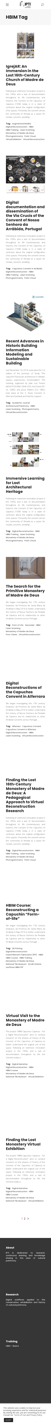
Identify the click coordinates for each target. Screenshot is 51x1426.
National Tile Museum (16, 964)
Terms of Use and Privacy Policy (28, 1415)
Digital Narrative (20, 1064)
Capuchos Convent (31, 726)
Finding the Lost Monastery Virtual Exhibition (23, 1144)
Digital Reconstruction (16, 126)
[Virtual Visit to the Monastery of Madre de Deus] (25, 996)
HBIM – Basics (12, 1346)
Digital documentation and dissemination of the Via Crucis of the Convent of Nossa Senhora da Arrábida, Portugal (25, 216)
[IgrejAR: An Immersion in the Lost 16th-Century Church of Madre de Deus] (25, 44)
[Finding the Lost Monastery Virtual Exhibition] (25, 1112)
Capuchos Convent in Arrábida (27, 268)
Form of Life (17, 625)
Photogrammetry (14, 136)
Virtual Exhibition (13, 139)
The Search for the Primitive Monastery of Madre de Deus (25, 591)
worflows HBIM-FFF (14, 967)
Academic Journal (21, 402)
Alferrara (16, 726)
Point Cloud (30, 136)
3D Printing (17, 948)
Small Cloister (34, 964)
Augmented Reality (21, 123)
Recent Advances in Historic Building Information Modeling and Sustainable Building (25, 352)
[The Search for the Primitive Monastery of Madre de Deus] (25, 568)
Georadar (29, 625)
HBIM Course (12, 957)
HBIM (31, 126)
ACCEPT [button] (8, 1420)
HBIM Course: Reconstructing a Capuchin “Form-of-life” (22, 912)
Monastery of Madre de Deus (20, 133)
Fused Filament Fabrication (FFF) (21, 954)
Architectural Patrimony (17, 406)
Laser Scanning (27, 129)
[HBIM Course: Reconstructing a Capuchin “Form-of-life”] (25, 887)
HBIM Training (12, 129)
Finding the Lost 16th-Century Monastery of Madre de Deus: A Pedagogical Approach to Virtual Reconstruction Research (25, 795)
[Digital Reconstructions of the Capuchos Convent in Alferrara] (25, 663)
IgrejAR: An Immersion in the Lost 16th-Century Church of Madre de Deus (25, 75)
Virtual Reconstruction (34, 139)
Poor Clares (11, 634)
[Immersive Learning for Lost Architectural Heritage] (25, 450)
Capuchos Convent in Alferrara (21, 729)
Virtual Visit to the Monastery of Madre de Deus (25, 1020)
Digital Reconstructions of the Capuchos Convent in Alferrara (25, 690)
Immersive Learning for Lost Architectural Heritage (25, 485)
